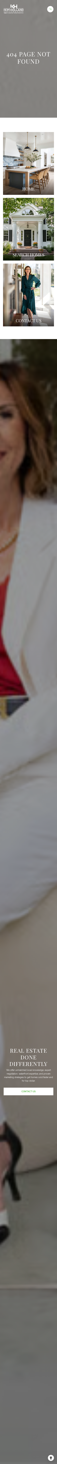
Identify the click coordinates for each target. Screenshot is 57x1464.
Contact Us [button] (28, 1091)
